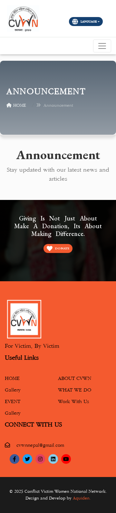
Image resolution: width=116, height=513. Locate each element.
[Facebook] (14, 459)
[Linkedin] (53, 459)
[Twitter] (27, 459)
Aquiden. (82, 498)
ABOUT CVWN (74, 378)
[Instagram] (40, 459)
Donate (62, 248)
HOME (19, 105)
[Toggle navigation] (102, 46)
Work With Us (73, 401)
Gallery (13, 390)
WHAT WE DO (74, 390)
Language (89, 21)
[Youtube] (66, 459)
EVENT (12, 401)
